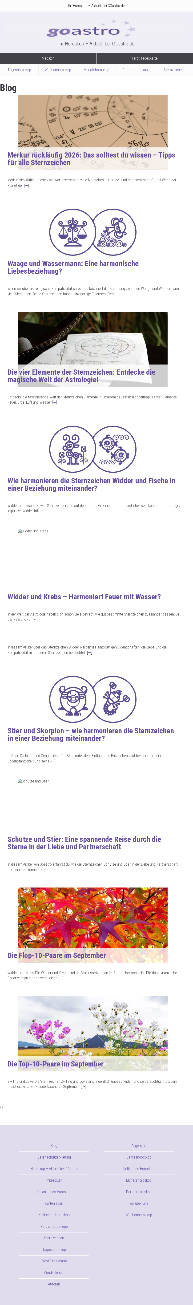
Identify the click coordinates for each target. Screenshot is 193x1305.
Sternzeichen (174, 70)
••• (26, 185)
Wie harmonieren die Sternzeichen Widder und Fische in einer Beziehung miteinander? (91, 484)
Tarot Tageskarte (145, 58)
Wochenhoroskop (58, 70)
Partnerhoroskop (135, 70)
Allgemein (139, 1145)
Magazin (48, 58)
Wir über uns (139, 1203)
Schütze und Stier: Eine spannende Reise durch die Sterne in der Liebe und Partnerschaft (84, 843)
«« (1, 1107)
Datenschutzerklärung (54, 1157)
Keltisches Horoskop (54, 1215)
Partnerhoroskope (54, 1226)
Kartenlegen (54, 1203)
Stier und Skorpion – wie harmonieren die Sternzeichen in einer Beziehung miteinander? (91, 734)
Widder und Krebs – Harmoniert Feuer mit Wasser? (84, 596)
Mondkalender (54, 1272)
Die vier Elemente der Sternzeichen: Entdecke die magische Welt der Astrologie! (81, 376)
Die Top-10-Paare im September (56, 1063)
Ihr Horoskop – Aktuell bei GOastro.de (96, 6)
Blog (54, 1145)
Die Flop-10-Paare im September (57, 955)
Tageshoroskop (19, 70)
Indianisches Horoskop (54, 1192)
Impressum (54, 1180)
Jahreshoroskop (139, 1157)
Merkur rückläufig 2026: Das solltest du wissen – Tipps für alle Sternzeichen (91, 158)
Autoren (54, 1284)
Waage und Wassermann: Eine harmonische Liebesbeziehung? (73, 267)
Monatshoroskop (96, 70)
